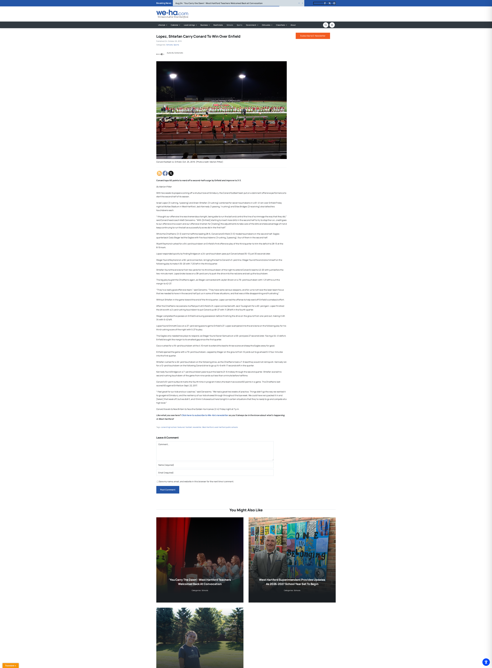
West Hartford (208, 427)
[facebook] (325, 3)
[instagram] (334, 3)
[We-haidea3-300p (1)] (172, 10)
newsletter (197, 427)
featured (181, 427)
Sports (176, 45)
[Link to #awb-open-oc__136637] (325, 25)
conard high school (169, 427)
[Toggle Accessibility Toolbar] (486, 662)
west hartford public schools (226, 427)
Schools (169, 45)
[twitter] (330, 3)
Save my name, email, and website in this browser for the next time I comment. (196, 481)
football (189, 427)
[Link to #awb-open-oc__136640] (332, 25)
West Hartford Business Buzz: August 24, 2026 (203, 3)
